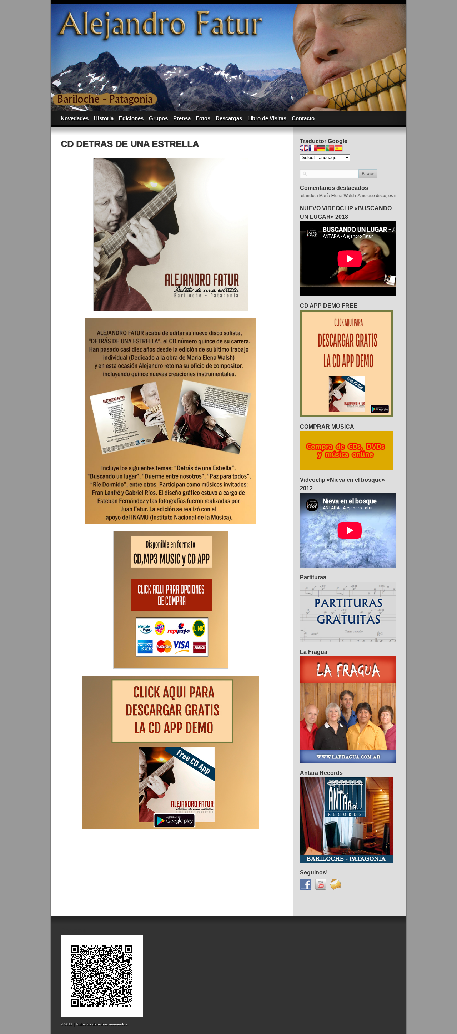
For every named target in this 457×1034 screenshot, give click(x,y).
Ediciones (131, 118)
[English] (304, 149)
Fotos (203, 118)
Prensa (182, 118)
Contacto (303, 118)
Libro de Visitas (266, 118)
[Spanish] (338, 149)
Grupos (158, 118)
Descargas (229, 118)
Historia (104, 118)
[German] (321, 149)
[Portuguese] (330, 149)
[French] (312, 149)
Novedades (75, 118)
